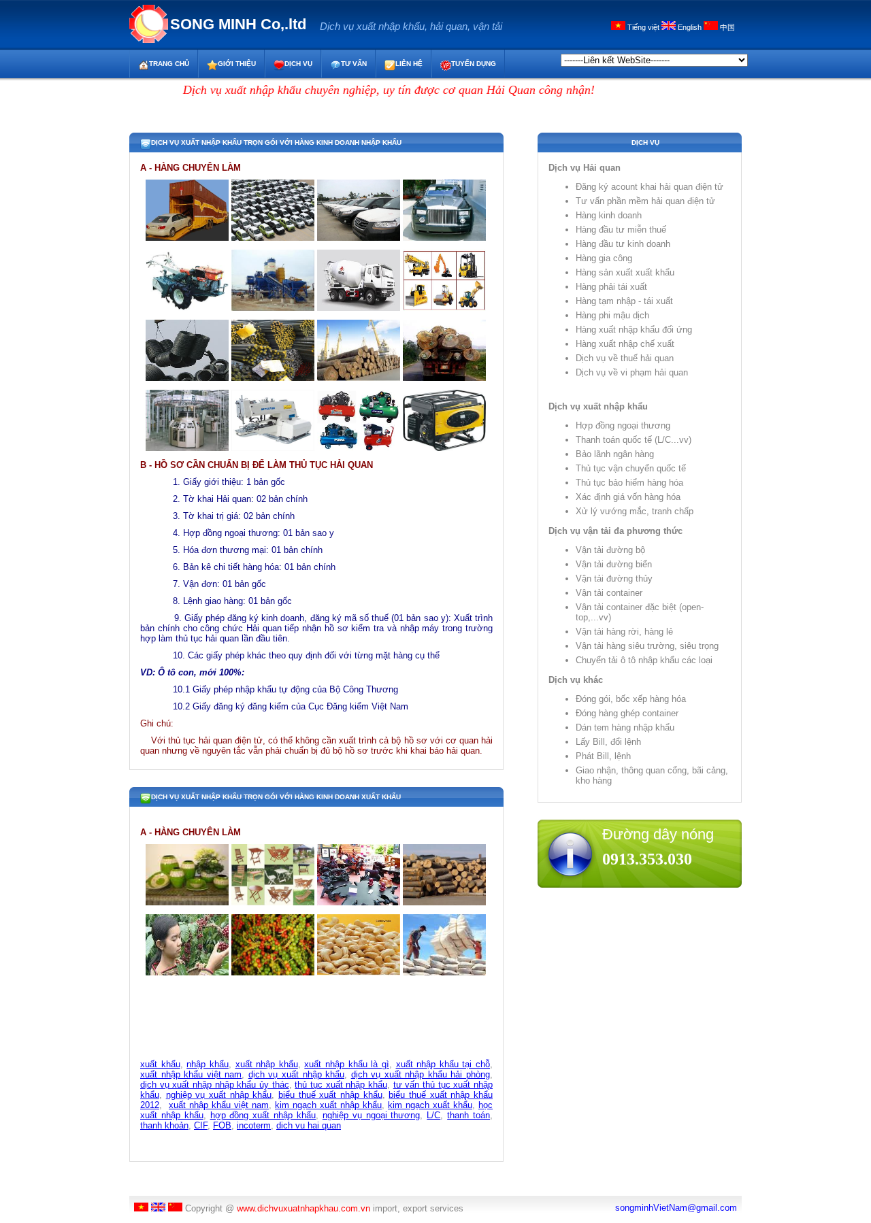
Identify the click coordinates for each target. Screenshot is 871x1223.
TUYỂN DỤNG (473, 63)
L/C (433, 1115)
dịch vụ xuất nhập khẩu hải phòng (420, 1074)
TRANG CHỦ (169, 63)
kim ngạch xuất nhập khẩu (328, 1105)
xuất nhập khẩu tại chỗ (443, 1064)
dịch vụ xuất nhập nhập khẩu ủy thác (214, 1084)
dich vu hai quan (308, 1125)
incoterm (254, 1125)
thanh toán (468, 1115)
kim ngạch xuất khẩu (430, 1105)
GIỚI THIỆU (237, 63)
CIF (201, 1125)
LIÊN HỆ (409, 63)
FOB (222, 1125)
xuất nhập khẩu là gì (346, 1064)
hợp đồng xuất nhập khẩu (263, 1115)
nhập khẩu (207, 1064)
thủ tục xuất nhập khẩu (341, 1084)
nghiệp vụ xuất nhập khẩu (219, 1095)
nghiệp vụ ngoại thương (372, 1115)
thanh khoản (164, 1125)
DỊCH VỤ (298, 63)
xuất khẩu (160, 1064)
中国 (726, 27)
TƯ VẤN (354, 63)
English (690, 27)
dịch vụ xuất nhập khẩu (296, 1074)
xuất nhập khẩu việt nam (191, 1074)
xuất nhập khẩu (266, 1064)
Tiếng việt (643, 27)
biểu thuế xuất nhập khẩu (330, 1095)
